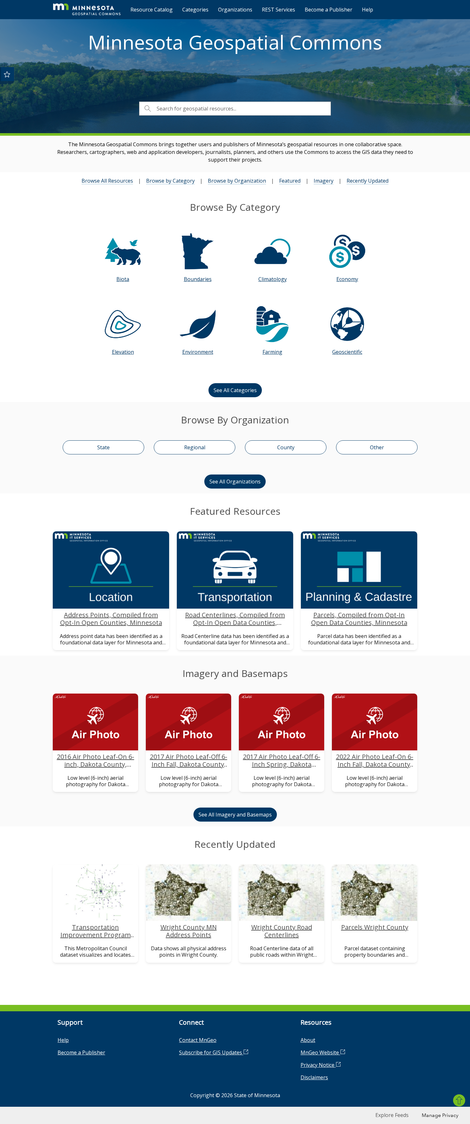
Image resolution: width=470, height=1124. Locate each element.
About (308, 1040)
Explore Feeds (392, 1115)
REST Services (278, 9)
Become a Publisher (328, 9)
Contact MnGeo (197, 1040)
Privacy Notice (318, 1064)
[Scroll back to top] (459, 1100)
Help (367, 9)
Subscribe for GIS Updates (211, 1052)
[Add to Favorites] (7, 74)
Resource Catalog (151, 9)
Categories (195, 9)
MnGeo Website (320, 1052)
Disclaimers (314, 1077)
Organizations (235, 9)
